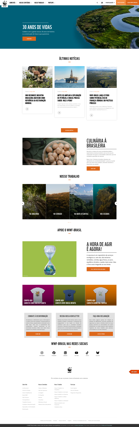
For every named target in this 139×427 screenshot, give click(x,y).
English (69, 420)
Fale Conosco (25, 397)
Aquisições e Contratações (28, 406)
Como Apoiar (74, 388)
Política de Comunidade (94, 420)
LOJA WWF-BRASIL (132, 2)
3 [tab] (69, 222)
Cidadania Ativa (58, 407)
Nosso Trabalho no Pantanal (61, 400)
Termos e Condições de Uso (80, 420)
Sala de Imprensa (43, 390)
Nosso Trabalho (39, 2)
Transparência (25, 399)
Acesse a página (101, 334)
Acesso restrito (62, 420)
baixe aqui (93, 168)
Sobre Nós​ (12, 2)
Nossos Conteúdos (24, 2)
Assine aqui (69, 334)
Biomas (40, 397)
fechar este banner (79, 425)
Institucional (25, 388)
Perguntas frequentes (76, 392)
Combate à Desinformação (28, 404)
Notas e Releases (43, 388)
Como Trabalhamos (27, 392)
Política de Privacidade (107, 425)
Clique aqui (37, 334)
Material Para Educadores (45, 404)
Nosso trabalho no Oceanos (61, 394)
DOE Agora (120, 2)
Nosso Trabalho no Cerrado (61, 392)
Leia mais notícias (69, 130)
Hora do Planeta (74, 390)
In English (41, 392)
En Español (41, 395)
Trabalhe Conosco (26, 402)
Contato (55, 420)
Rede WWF (25, 395)
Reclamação (25, 409)
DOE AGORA (134, 372)
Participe (51, 2)
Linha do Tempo (26, 390)
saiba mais (29, 38)
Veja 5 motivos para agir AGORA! (98, 269)
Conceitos (41, 399)
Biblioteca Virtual (43, 402)
